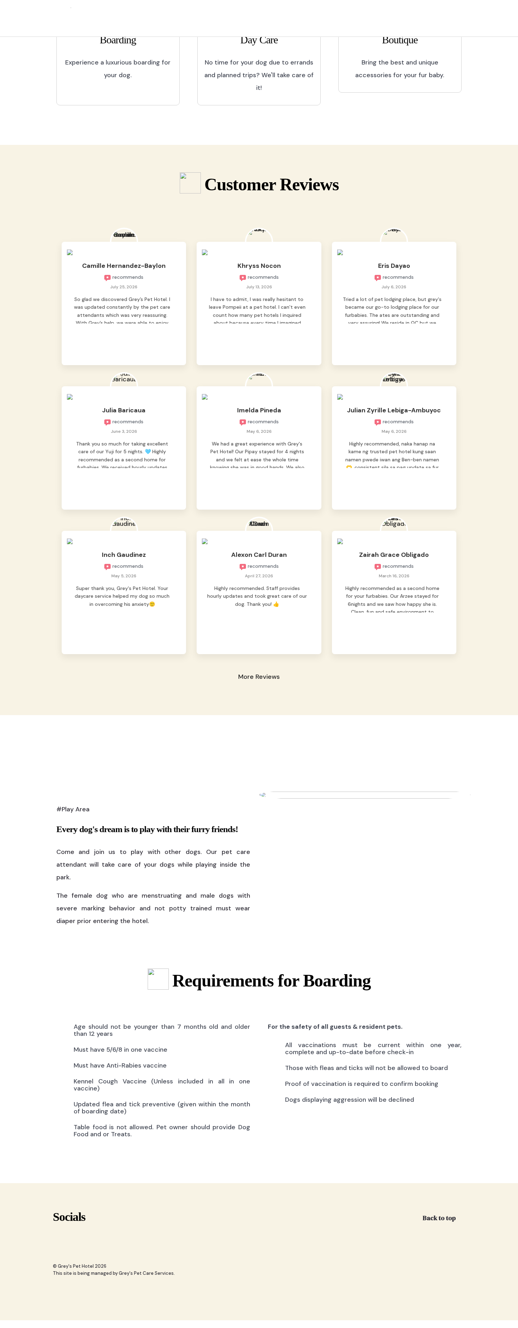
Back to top (440, 1217)
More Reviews (259, 676)
